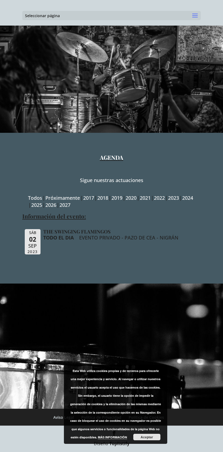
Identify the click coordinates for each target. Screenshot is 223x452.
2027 (65, 205)
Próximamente (62, 198)
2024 (187, 198)
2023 (173, 198)
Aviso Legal (63, 417)
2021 (145, 198)
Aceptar (147, 437)
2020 (131, 198)
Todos (35, 198)
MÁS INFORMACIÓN (112, 437)
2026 (50, 205)
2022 (159, 198)
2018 (102, 198)
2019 (117, 198)
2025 (36, 205)
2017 (88, 198)
